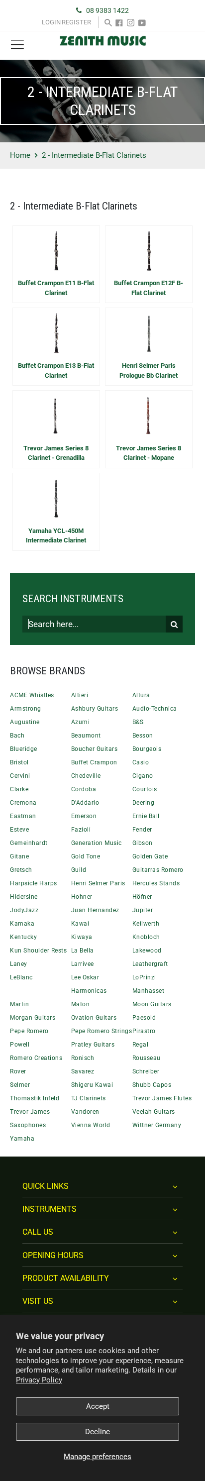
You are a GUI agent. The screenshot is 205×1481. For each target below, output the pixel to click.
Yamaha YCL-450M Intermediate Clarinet (56, 535)
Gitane (19, 856)
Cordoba (84, 789)
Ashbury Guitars (94, 708)
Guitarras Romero (158, 869)
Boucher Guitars (94, 748)
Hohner (82, 896)
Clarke (19, 789)
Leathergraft (150, 963)
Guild (79, 869)
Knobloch (146, 937)
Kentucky (23, 937)
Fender (142, 829)
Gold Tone (86, 856)
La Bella (82, 950)
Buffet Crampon (94, 762)
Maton (80, 1004)
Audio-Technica (154, 708)
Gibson (142, 843)
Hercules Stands (156, 883)
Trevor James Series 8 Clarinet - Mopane (148, 453)
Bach (17, 735)
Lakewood (147, 950)
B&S (138, 722)
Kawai (80, 923)
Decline (97, 1431)
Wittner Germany (157, 1125)
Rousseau (146, 1058)
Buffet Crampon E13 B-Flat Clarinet (56, 370)
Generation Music (96, 843)
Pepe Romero (29, 1031)
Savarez (83, 1071)
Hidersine (24, 896)
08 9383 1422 (107, 10)
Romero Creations (36, 1058)
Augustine (25, 722)
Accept (97, 1406)
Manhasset (148, 990)
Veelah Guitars (153, 1111)
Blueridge (23, 748)
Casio (140, 762)
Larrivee (82, 963)
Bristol (19, 762)
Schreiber (146, 1071)
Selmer (20, 1084)
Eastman (23, 816)
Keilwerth (146, 923)
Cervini (20, 775)
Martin (19, 1004)
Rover (18, 1071)
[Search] (108, 22)
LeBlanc (21, 977)
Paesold (144, 1017)
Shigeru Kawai (92, 1084)
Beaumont (86, 735)
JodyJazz (24, 910)
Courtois (144, 789)
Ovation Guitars (94, 1017)
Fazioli (81, 829)
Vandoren (85, 1111)
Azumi (80, 722)
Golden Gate (150, 856)
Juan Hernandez (95, 910)
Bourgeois (147, 748)
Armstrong (25, 708)
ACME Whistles (32, 695)
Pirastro (144, 1031)
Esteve (19, 829)
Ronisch (83, 1058)
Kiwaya (82, 937)
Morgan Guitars (32, 1017)
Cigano (142, 775)
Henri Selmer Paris (98, 883)
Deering (143, 802)
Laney (18, 963)
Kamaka (22, 923)
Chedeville (86, 775)
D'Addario (85, 802)
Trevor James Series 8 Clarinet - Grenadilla (56, 453)
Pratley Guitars (93, 1044)
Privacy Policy (39, 1379)
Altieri (80, 695)
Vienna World (90, 1125)
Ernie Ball (146, 816)
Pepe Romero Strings (101, 1031)
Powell (19, 1044)
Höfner (142, 896)
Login (51, 22)
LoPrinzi (144, 977)
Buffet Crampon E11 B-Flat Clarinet (56, 288)
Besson (142, 735)
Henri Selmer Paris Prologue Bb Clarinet (148, 370)
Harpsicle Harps (33, 883)
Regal (140, 1044)
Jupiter (142, 910)
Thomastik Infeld (34, 1098)
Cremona (23, 802)
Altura (141, 695)
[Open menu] (17, 45)
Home (20, 155)
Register (76, 22)
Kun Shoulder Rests (38, 950)
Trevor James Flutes (162, 1098)
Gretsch (21, 869)
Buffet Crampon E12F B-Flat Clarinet (148, 288)
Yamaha (22, 1138)
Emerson (84, 816)
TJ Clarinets (88, 1098)
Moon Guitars (152, 1004)
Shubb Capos (152, 1084)
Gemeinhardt (29, 843)
